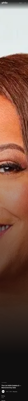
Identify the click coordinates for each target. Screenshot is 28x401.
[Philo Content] (25, 3)
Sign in (20, 2)
